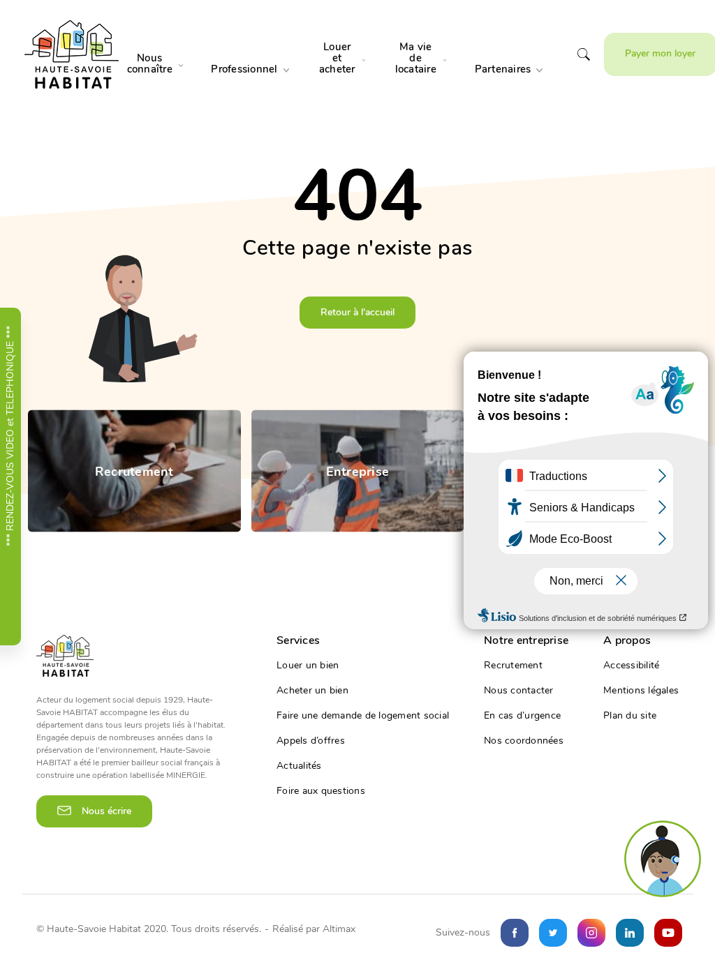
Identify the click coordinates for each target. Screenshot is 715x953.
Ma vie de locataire (415, 58)
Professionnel (244, 69)
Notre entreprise (526, 640)
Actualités (299, 766)
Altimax (339, 929)
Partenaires (503, 69)
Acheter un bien (312, 690)
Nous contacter (519, 690)
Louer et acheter (337, 58)
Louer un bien (308, 665)
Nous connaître (149, 63)
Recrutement (513, 665)
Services (298, 640)
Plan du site (629, 715)
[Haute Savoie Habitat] (71, 54)
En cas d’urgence (522, 715)
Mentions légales (641, 690)
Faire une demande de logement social (363, 715)
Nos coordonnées (523, 740)
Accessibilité (631, 665)
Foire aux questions (321, 791)
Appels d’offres (311, 740)
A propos (627, 640)
